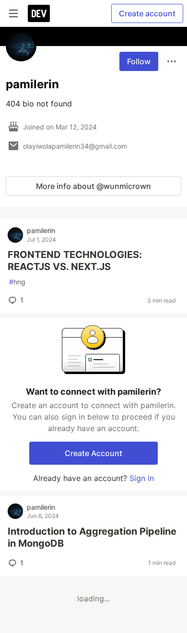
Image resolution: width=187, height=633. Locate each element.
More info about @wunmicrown (93, 186)
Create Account (93, 453)
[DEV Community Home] (39, 13)
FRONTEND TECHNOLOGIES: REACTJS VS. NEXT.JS (75, 260)
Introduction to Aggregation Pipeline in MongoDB (92, 537)
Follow (139, 61)
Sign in (141, 478)
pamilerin (41, 230)
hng (17, 282)
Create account (147, 13)
